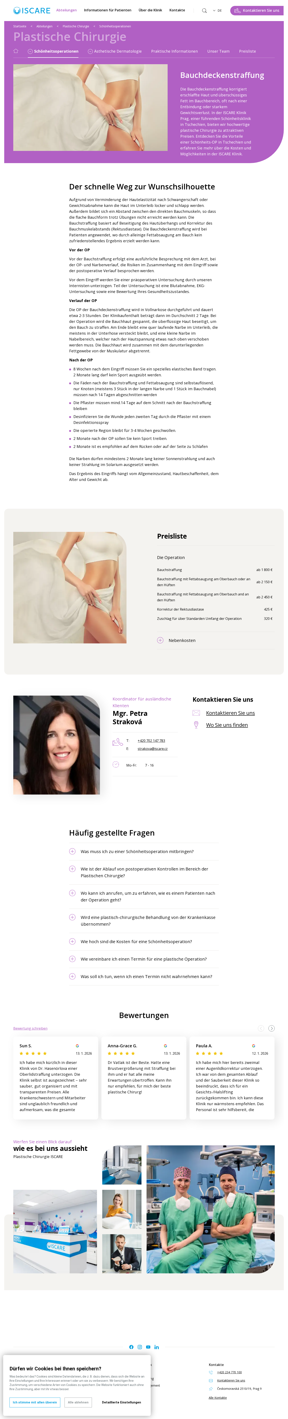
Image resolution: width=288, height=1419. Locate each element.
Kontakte (177, 10)
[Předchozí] (261, 1028)
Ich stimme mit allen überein (35, 1402)
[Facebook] (131, 1347)
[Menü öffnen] (30, 51)
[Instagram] (140, 1347)
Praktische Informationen (174, 51)
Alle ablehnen (78, 1402)
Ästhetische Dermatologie (118, 51)
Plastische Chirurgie (76, 26)
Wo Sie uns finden (227, 724)
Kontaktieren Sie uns (230, 713)
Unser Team (218, 51)
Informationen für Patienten (107, 10)
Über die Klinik (150, 10)
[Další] (271, 1028)
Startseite (19, 26)
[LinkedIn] (156, 1347)
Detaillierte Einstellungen (121, 1402)
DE (220, 10)
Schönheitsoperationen (115, 26)
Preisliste (247, 51)
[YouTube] (148, 1347)
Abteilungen (66, 10)
